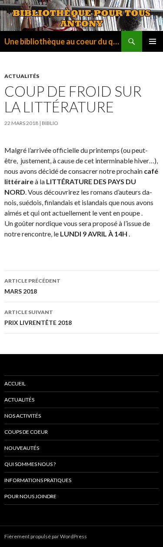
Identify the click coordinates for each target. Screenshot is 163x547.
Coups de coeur (26, 432)
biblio (50, 123)
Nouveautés (21, 448)
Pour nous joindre (30, 496)
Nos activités (22, 415)
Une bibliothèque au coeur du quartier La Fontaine (62, 41)
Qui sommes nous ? (30, 464)
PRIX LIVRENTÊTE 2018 (38, 317)
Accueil (15, 383)
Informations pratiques (37, 480)
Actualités (21, 76)
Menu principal (152, 41)
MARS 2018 (32, 286)
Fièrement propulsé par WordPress (45, 536)
